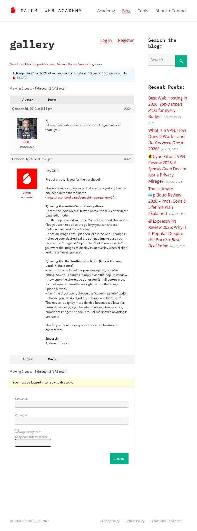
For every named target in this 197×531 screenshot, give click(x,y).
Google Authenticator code (31, 437)
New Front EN (19, 64)
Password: (21, 415)
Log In (119, 459)
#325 (128, 159)
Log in (106, 40)
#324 (128, 108)
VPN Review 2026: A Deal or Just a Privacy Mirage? (167, 169)
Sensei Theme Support (73, 64)
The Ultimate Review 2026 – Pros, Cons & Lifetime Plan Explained (167, 201)
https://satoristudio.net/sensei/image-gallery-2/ (80, 197)
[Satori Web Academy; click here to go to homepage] (45, 9)
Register (126, 40)
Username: (21, 398)
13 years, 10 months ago (105, 73)
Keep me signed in (30, 432)
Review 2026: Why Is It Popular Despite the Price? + (167, 233)
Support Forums (43, 64)
